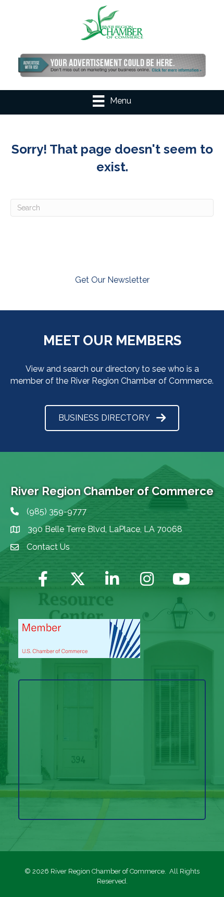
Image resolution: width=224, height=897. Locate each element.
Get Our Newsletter (112, 280)
